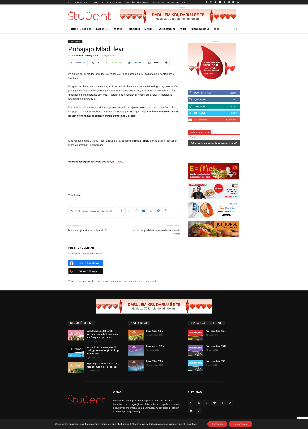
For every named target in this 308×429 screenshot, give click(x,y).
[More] (166, 62)
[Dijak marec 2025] (136, 350)
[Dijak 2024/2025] (136, 365)
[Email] (151, 211)
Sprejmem (217, 424)
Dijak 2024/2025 (154, 361)
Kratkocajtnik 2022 (216, 361)
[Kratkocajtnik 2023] (195, 350)
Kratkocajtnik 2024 (216, 331)
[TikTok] (224, 2)
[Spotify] (220, 2)
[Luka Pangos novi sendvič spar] (213, 200)
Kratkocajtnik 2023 (216, 346)
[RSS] (215, 2)
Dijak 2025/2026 (154, 331)
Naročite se (231, 120)
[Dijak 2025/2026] (136, 335)
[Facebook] (207, 2)
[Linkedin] (143, 211)
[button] (236, 29)
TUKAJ (118, 161)
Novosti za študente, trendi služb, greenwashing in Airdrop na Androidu (102, 350)
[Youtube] (233, 2)
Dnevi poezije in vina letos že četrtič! (87, 230)
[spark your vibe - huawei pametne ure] (213, 219)
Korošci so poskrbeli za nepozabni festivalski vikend (156, 232)
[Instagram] (211, 2)
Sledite (234, 99)
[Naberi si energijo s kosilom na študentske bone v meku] (213, 181)
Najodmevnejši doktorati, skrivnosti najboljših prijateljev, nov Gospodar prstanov (102, 334)
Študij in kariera (75, 41)
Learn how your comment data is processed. (133, 281)
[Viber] (165, 211)
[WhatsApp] (136, 211)
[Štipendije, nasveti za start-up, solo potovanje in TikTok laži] (76, 367)
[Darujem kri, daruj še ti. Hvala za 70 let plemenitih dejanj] (180, 16)
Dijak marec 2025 (155, 346)
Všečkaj (233, 93)
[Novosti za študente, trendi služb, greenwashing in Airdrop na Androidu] (76, 351)
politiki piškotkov (188, 424)
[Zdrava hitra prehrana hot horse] (213, 238)
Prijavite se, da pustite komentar (85, 253)
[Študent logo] (94, 15)
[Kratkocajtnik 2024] (195, 335)
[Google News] (238, 2)
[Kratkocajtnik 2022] (195, 365)
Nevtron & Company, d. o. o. (86, 55)
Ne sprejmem (241, 424)
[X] (229, 2)
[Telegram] (158, 211)
